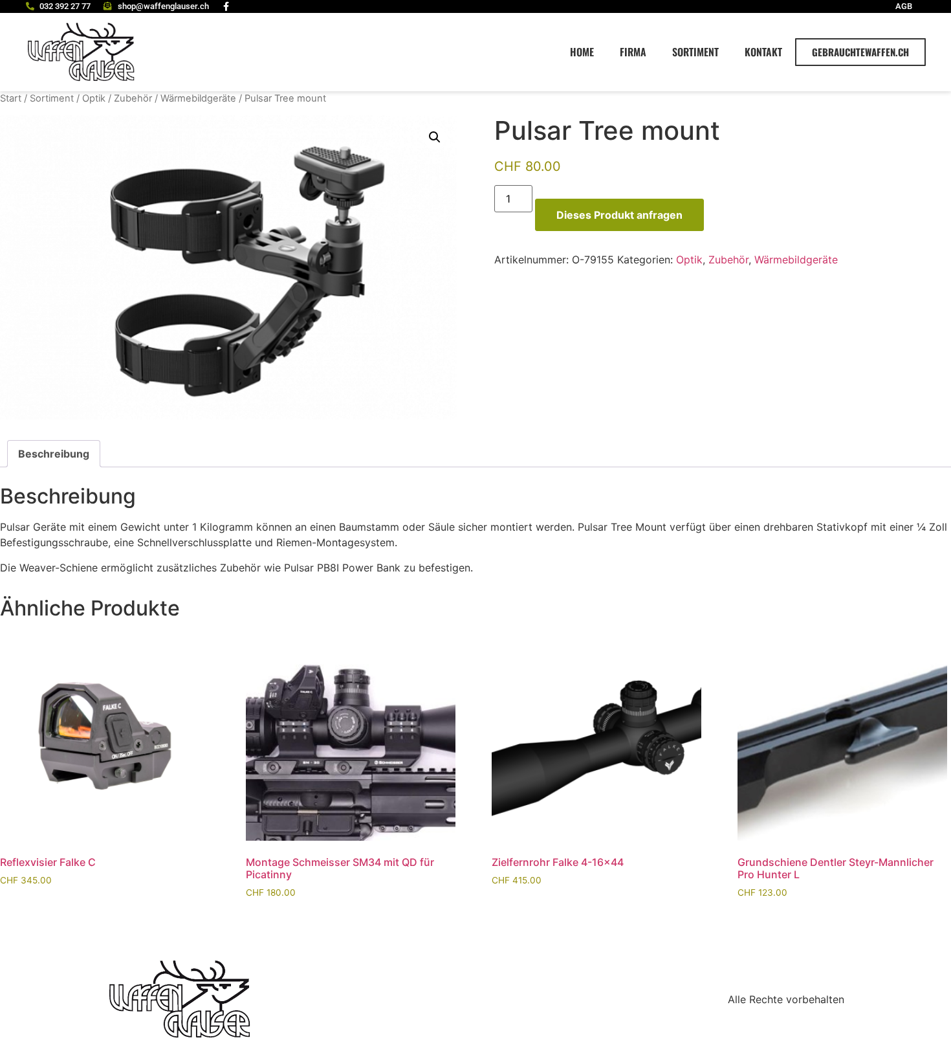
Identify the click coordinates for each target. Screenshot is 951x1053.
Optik (93, 98)
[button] (434, 137)
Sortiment (695, 52)
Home (582, 52)
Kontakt (763, 52)
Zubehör (133, 98)
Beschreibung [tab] (53, 453)
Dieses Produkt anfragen (619, 214)
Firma (633, 52)
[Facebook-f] (226, 6)
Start (10, 98)
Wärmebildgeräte (198, 98)
